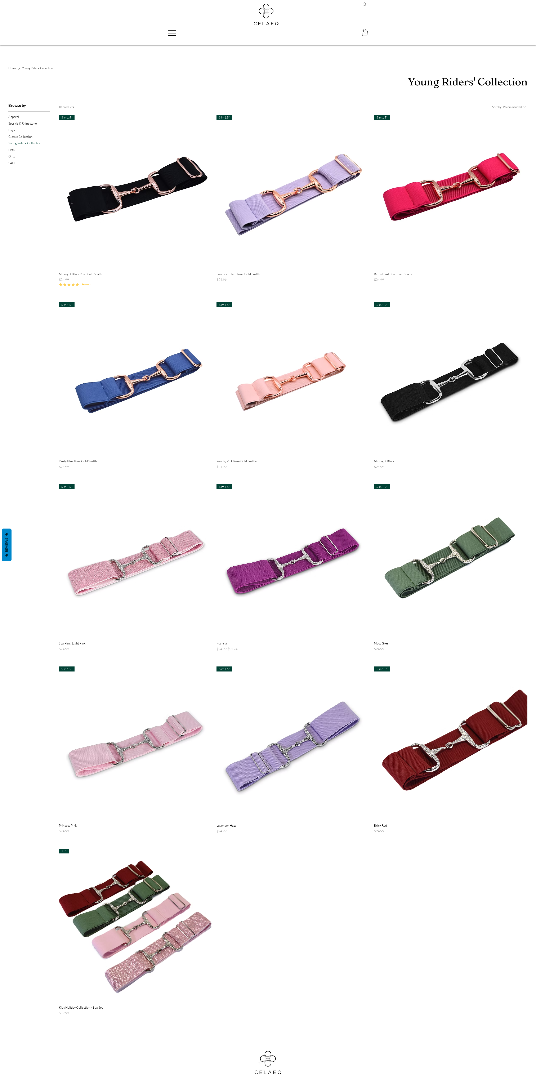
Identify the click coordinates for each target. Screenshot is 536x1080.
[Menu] (172, 33)
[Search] (364, 4)
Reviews (6, 545)
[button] (365, 32)
